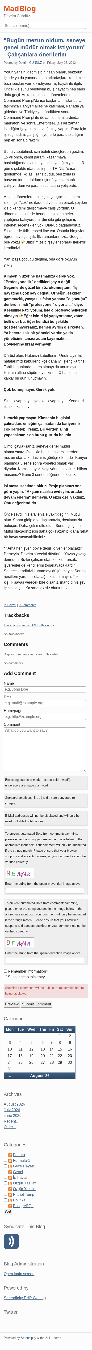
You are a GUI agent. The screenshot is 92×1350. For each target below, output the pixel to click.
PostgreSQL (23, 1206)
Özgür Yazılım (24, 1183)
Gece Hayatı (23, 1166)
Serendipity (28, 1338)
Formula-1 (21, 1160)
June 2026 (12, 1116)
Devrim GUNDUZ (30, 62)
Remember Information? (28, 971)
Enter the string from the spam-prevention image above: (43, 883)
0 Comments (27, 605)
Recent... (11, 1121)
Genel (18, 1172)
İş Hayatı (10, 605)
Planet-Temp (23, 1194)
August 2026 (14, 1104)
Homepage (13, 711)
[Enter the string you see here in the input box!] (19, 873)
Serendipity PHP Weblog (25, 1298)
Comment (12, 724)
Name (9, 683)
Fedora (19, 1155)
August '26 (40, 1076)
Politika (19, 1200)
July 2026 (12, 1110)
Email (8, 697)
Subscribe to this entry (26, 977)
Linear (38, 654)
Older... (10, 1127)
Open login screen (19, 1274)
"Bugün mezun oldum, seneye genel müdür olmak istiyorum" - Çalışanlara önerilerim (45, 47)
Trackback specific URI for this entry (29, 625)
